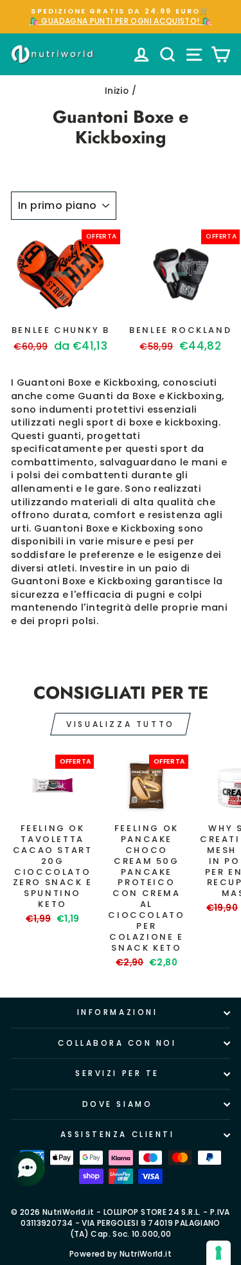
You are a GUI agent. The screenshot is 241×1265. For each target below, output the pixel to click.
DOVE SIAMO (117, 1104)
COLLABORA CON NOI (117, 1043)
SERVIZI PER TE (117, 1073)
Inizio (117, 91)
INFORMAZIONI (117, 1012)
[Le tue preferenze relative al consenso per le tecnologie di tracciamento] (218, 1253)
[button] (29, 1168)
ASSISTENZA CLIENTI (117, 1134)
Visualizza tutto (120, 724)
